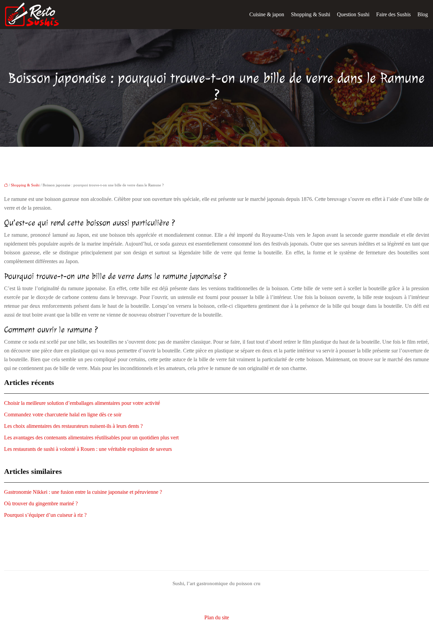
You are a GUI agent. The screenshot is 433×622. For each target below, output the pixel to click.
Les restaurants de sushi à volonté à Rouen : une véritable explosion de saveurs (88, 449)
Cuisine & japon (266, 14)
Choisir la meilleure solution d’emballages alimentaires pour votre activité (82, 403)
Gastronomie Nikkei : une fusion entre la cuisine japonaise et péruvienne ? (83, 492)
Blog (422, 14)
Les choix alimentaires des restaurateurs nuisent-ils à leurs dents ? (73, 426)
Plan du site (216, 617)
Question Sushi (353, 14)
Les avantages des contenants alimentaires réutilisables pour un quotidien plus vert (91, 437)
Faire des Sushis (393, 14)
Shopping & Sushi (310, 14)
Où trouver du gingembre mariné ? (41, 503)
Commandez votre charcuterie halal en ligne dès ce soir (62, 414)
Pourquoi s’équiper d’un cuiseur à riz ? (45, 515)
